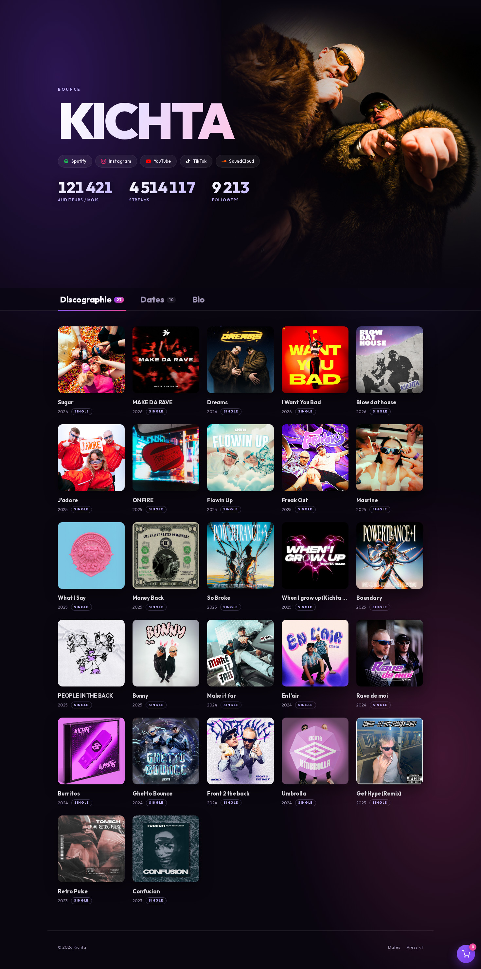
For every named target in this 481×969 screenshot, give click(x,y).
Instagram (120, 161)
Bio (198, 299)
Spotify (78, 161)
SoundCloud (241, 161)
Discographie (90, 299)
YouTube (162, 161)
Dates (156, 299)
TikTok (199, 161)
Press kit (415, 947)
